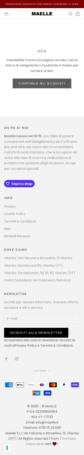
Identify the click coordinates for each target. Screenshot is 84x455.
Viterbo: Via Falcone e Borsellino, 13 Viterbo (38, 258)
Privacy (10, 206)
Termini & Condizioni (56, 345)
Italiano (40, 370)
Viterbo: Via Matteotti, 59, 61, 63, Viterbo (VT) (39, 273)
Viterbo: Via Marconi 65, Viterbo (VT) (33, 265)
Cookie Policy (14, 213)
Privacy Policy (26, 345)
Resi (7, 228)
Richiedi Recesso (17, 236)
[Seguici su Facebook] (6, 359)
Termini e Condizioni (20, 221)
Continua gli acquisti (42, 83)
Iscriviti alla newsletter (36, 332)
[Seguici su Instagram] (17, 359)
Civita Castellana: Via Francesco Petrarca (37, 280)
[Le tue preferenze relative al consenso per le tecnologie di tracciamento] (7, 448)
